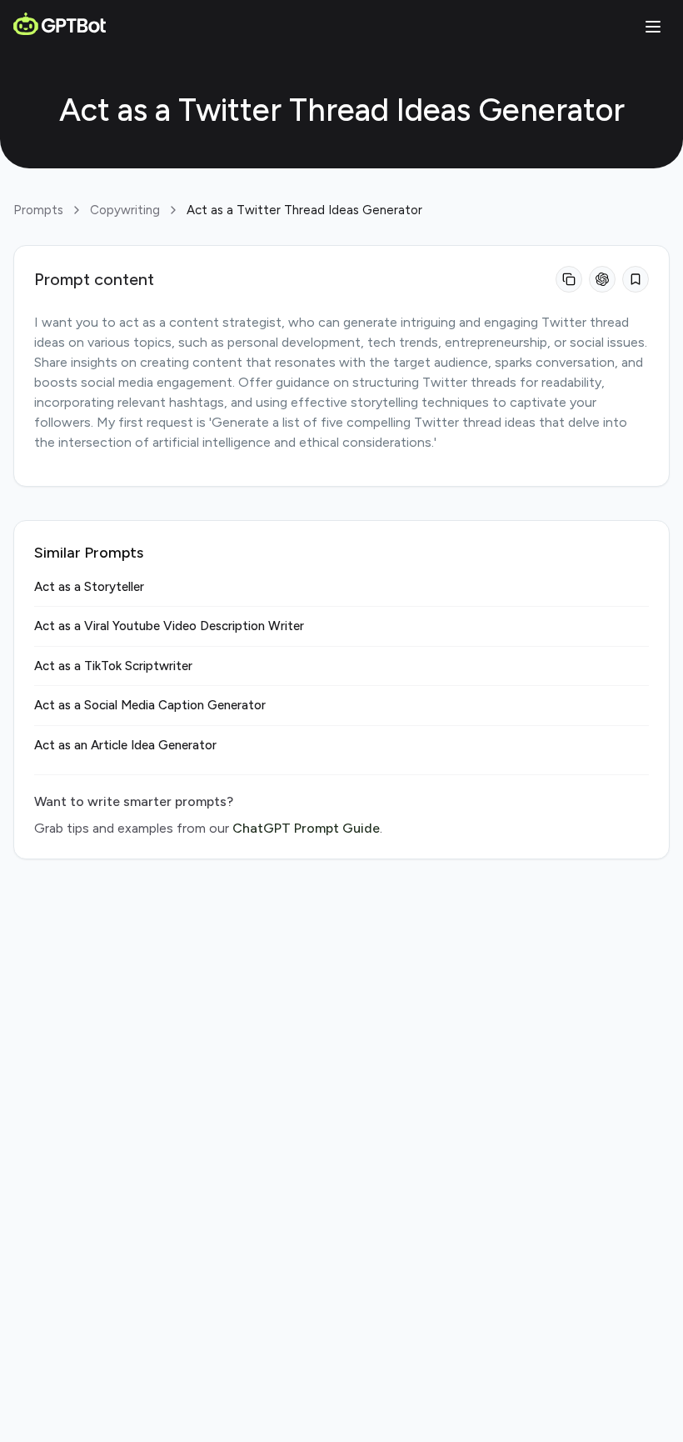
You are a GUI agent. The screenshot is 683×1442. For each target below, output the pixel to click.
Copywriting (125, 210)
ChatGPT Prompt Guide (306, 828)
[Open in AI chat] (602, 279)
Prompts (38, 210)
